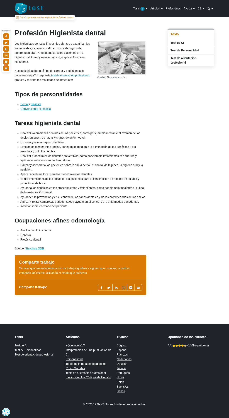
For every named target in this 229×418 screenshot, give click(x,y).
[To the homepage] (29, 8)
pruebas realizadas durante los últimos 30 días (47, 17)
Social (24, 104)
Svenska (122, 386)
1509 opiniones (198, 345)
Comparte (6, 31)
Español (122, 350)
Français (122, 354)
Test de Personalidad (184, 50)
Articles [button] (155, 8)
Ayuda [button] (188, 8)
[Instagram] (6, 55)
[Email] (6, 68)
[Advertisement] (191, 125)
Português (123, 372)
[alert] (6, 412)
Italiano (121, 368)
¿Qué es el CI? (75, 345)
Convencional (29, 108)
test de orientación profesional (70, 75)
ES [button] (200, 8)
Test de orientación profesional (183, 60)
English (121, 345)
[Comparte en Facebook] (6, 36)
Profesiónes (173, 8)
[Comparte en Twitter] (6, 42)
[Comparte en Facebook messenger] (6, 62)
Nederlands (124, 359)
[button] (210, 8)
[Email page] (138, 287)
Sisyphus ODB (34, 248)
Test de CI (177, 42)
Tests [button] (138, 8)
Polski (121, 382)
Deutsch (122, 363)
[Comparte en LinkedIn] (6, 49)
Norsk (120, 377)
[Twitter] (109, 287)
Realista (36, 104)
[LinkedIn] (116, 287)
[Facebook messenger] (131, 287)
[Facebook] (101, 287)
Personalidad (74, 359)
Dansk (121, 391)
